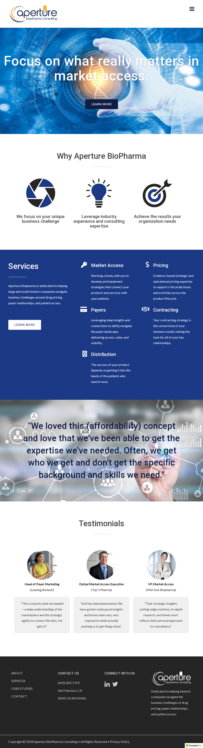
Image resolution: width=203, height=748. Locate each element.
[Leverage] (99, 193)
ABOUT (17, 673)
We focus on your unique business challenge (40, 219)
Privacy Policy (119, 741)
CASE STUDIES (22, 688)
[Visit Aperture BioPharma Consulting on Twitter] (115, 685)
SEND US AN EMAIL (72, 698)
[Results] (157, 193)
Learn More (101, 104)
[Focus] (41, 193)
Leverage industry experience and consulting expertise (99, 221)
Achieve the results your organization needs (157, 219)
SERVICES (18, 681)
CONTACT (19, 696)
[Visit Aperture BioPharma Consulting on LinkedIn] (107, 685)
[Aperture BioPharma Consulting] (33, 13)
